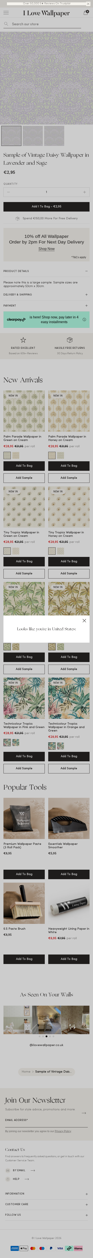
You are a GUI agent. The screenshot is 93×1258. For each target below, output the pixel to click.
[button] (88, 4)
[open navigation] (6, 12)
